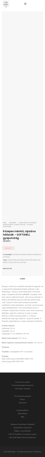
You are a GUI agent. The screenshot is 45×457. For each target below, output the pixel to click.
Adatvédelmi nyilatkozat (22, 428)
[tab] (22, 278)
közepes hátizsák (30, 260)
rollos (16, 262)
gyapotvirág (12, 260)
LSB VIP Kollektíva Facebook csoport (22, 434)
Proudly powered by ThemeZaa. (29, 452)
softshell (22, 262)
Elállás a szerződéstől (22, 431)
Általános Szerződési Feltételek (22, 424)
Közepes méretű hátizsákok (27, 223)
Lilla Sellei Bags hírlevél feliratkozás (22, 437)
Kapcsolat (22, 403)
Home (4, 223)
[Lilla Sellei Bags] (6, 4)
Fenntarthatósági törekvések (22, 385)
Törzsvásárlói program (22, 396)
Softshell (6, 257)
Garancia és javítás (22, 382)
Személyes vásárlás (22, 389)
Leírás (22, 279)
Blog (22, 417)
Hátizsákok (12, 223)
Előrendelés (22, 413)
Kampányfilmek (22, 410)
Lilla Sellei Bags (9, 452)
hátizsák (20, 260)
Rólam (22, 399)
